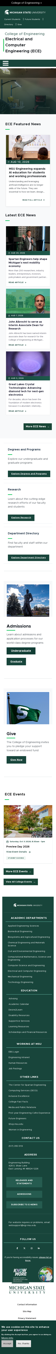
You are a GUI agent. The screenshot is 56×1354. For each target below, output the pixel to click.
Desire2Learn (27, 1010)
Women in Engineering (20, 1130)
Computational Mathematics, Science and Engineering (29, 958)
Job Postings (27, 1069)
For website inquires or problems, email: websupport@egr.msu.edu (29, 1223)
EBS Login (26, 1052)
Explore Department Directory (28, 558)
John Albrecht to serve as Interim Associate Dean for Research (26, 325)
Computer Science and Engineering (26, 966)
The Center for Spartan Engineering (30, 1085)
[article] (28, 461)
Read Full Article (32, 200)
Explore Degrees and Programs (29, 474)
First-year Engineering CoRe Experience (29, 1113)
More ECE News (36, 426)
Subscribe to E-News (26, 1205)
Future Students (32, 19)
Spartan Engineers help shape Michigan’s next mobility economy (28, 263)
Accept (7, 1343)
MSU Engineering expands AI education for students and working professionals (27, 172)
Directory (8, 25)
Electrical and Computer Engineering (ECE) (23, 45)
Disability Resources (30, 1015)
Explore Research (21, 518)
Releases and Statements (29, 1182)
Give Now (16, 760)
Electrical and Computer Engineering (27, 971)
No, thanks (23, 1343)
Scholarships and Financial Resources (28, 1032)
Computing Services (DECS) (30, 1090)
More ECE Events (17, 871)
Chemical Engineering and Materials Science (26, 944)
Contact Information (27, 1305)
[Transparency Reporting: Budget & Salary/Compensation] (41, 1269)
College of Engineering (25, 3)
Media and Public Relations (22, 1107)
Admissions (24, 1194)
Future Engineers (17, 1119)
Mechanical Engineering (20, 977)
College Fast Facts (30, 1102)
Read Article (16, 282)
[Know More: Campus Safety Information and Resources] (15, 1269)
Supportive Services (30, 1021)
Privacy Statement (27, 1318)
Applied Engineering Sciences (23, 926)
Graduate (16, 661)
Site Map (27, 1312)
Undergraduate (21, 651)
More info (7, 1338)
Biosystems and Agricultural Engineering (30, 937)
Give (20, 25)
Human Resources (30, 1063)
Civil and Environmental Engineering (26, 951)
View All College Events (19, 882)
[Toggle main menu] (5, 63)
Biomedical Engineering (20, 932)
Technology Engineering (20, 982)
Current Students (12, 19)
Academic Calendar (30, 1004)
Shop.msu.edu (28, 1124)
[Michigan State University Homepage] (27, 1290)
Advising (13, 999)
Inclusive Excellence (19, 1096)
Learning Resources (30, 1027)
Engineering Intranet (30, 1057)
